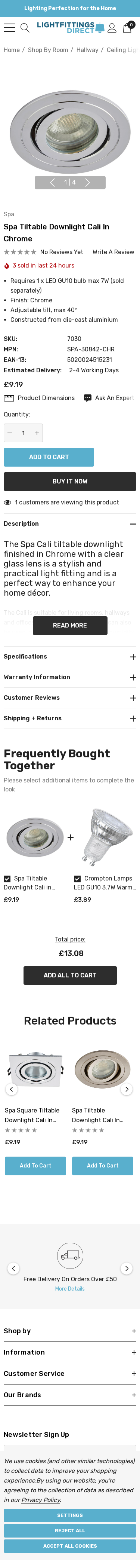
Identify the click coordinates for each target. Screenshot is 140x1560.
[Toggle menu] (9, 27)
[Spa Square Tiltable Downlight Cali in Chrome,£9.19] (35, 1069)
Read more (70, 625)
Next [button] (88, 183)
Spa (9, 214)
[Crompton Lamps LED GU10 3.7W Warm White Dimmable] (105, 837)
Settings (70, 1515)
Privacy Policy (40, 1499)
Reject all (70, 1530)
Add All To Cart (70, 975)
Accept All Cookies (70, 1546)
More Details (70, 1289)
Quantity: (17, 414)
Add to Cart (36, 1166)
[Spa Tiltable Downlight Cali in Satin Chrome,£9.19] (102, 1069)
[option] (35, 858)
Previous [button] (52, 183)
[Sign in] (112, 27)
